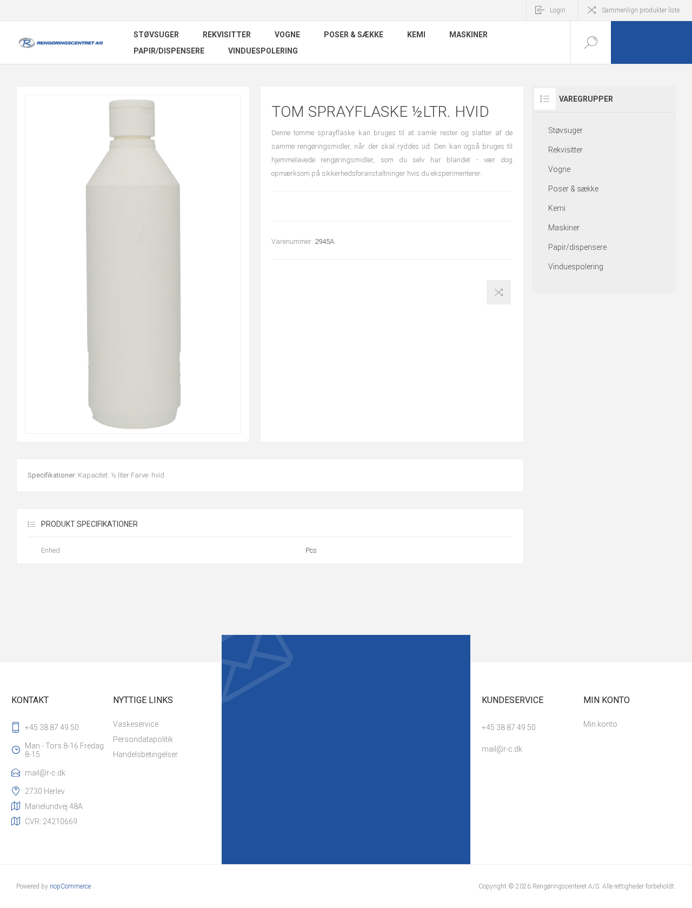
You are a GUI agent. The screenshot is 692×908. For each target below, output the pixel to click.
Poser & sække (353, 34)
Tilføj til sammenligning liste (499, 292)
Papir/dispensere (169, 51)
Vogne (287, 34)
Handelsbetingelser (145, 754)
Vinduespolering (263, 51)
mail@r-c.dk (45, 772)
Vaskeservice (135, 724)
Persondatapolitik (143, 739)
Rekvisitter (227, 34)
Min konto (600, 724)
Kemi (416, 34)
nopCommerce (70, 886)
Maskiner (468, 34)
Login (557, 10)
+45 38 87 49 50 (52, 727)
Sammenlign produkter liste (641, 10)
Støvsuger (156, 34)
